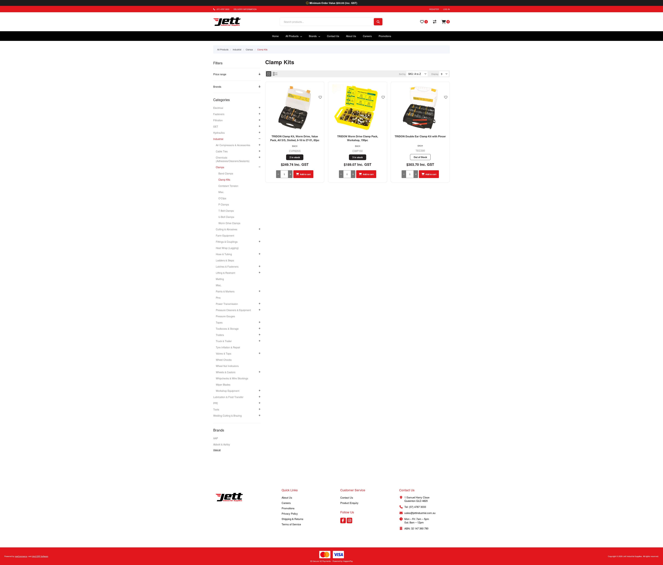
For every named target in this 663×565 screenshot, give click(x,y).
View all (217, 449)
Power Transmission (227, 304)
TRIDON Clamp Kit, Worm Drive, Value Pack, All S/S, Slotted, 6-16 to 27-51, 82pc (294, 138)
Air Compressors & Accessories (233, 145)
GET (215, 126)
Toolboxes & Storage (227, 328)
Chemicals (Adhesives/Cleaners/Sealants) (232, 159)
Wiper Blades (223, 384)
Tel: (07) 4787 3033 (415, 507)
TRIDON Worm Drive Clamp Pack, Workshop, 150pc (357, 138)
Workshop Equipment (227, 390)
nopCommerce (21, 556)
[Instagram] (349, 520)
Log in (446, 9)
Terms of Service (291, 524)
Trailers (220, 335)
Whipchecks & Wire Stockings (232, 378)
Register (434, 9)
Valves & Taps (223, 353)
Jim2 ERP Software (40, 556)
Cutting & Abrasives (226, 229)
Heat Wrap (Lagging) (227, 248)
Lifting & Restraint (225, 272)
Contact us (346, 497)
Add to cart (305, 174)
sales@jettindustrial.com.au (419, 513)
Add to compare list (320, 107)
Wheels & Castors (225, 372)
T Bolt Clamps (226, 210)
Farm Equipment (225, 235)
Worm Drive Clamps (229, 223)
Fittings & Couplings (227, 241)
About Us (287, 497)
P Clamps (223, 204)
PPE (215, 403)
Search (378, 21)
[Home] (229, 497)
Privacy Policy (290, 513)
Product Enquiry (349, 503)
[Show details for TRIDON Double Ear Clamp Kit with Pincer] (420, 108)
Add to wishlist (320, 97)
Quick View (320, 102)
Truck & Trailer (224, 341)
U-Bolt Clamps (226, 217)
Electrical (218, 108)
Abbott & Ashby (221, 444)
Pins (218, 297)
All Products (222, 49)
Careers (286, 503)
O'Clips (222, 198)
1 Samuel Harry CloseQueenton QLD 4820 (416, 499)
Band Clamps (225, 173)
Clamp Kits (224, 179)
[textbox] (326, 21)
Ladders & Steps (225, 260)
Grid (268, 73)
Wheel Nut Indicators (227, 366)
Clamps (220, 167)
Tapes (219, 322)
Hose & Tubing (224, 254)
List (275, 73)
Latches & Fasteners (227, 266)
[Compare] (434, 22)
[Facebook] (343, 520)
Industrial (218, 139)
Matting (220, 279)
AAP (215, 438)
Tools (216, 409)
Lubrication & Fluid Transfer (228, 397)
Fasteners (218, 114)
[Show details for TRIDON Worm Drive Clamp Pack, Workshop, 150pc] (357, 108)
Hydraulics (219, 132)
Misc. (221, 192)
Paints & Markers (225, 291)
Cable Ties (222, 151)
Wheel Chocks (224, 359)
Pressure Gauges (225, 316)
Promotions (288, 508)
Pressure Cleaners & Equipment (233, 310)
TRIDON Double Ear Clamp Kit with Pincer (420, 136)
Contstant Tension (228, 186)
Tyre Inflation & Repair (228, 347)
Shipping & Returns (292, 519)
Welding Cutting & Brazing (227, 415)
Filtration (218, 120)
